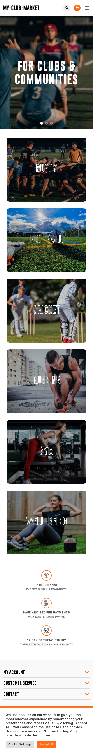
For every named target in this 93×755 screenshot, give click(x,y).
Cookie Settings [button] (20, 744)
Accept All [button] (46, 744)
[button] (77, 8)
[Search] (66, 8)
